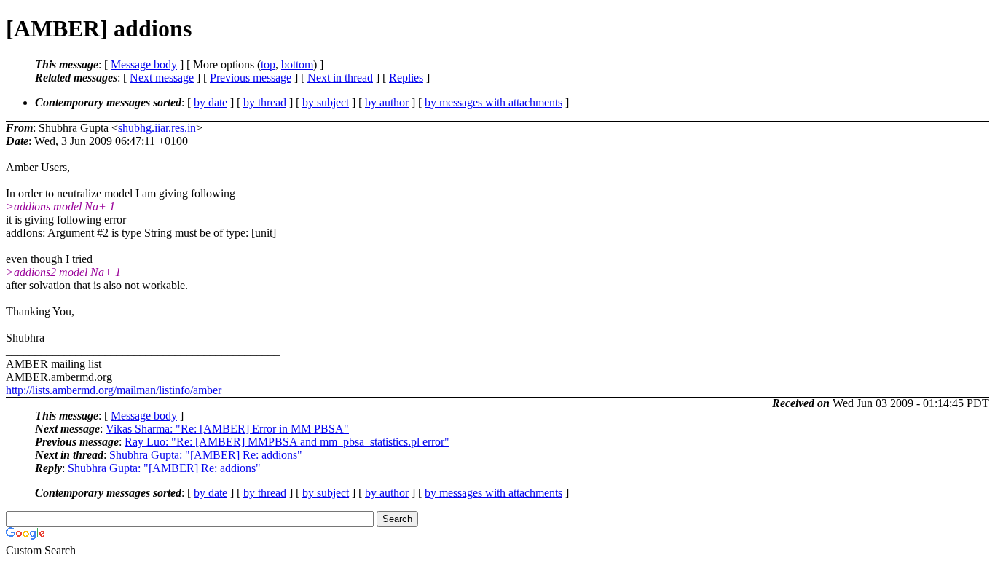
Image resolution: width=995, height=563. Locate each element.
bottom (297, 64)
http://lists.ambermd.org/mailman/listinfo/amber (113, 390)
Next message (162, 77)
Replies (406, 77)
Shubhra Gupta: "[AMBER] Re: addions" (205, 455)
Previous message (250, 77)
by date (210, 102)
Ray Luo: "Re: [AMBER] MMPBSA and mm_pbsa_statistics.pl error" (287, 442)
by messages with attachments (493, 102)
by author (387, 102)
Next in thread (340, 77)
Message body (144, 64)
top (268, 64)
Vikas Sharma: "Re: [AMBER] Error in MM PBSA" (227, 428)
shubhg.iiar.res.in (157, 128)
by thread (264, 102)
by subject (325, 102)
